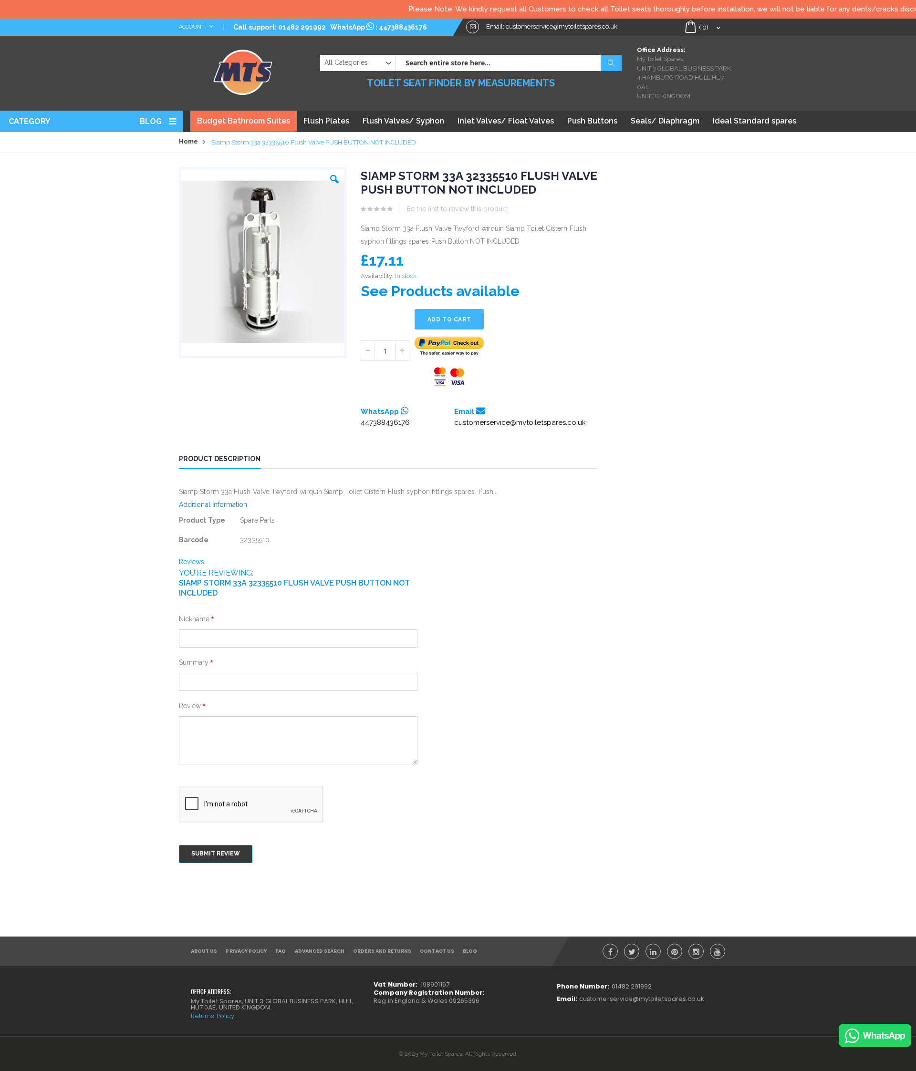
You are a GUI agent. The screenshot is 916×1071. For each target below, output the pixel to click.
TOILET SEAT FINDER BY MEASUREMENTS (461, 83)
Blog (151, 121)
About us (204, 951)
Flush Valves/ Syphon (403, 120)
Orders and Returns (382, 951)
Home (188, 141)
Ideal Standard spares (754, 120)
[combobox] (509, 63)
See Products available (440, 291)
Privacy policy (246, 951)
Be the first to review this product (457, 209)
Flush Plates (326, 120)
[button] (334, 176)
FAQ (280, 951)
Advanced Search (320, 951)
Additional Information (213, 504)
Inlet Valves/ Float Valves (506, 120)
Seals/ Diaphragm (665, 120)
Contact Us (437, 951)
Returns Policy (212, 1015)
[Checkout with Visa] (449, 377)
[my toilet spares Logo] (243, 70)
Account (192, 27)
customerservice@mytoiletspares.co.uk (520, 422)
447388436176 (403, 27)
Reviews (192, 562)
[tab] (227, 460)
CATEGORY (29, 121)
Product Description (219, 459)
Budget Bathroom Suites (243, 120)
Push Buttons (592, 120)
